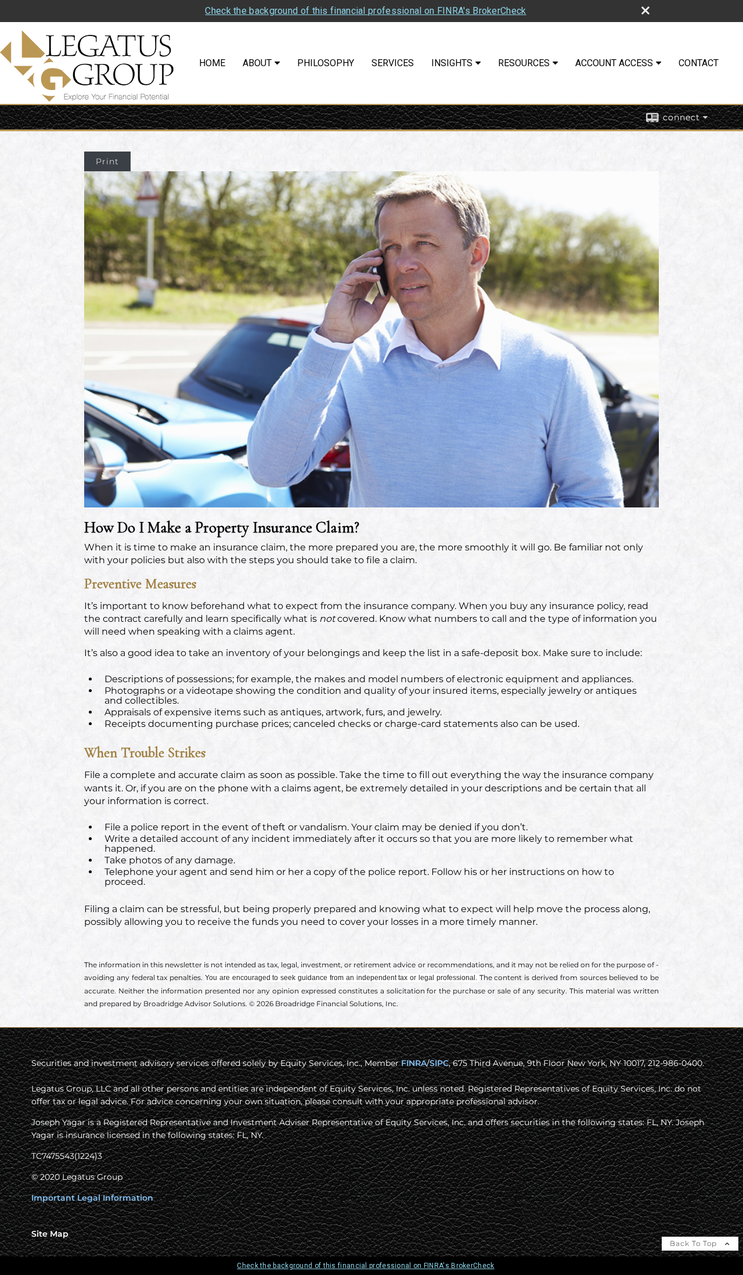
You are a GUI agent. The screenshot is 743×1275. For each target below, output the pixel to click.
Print (107, 161)
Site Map (49, 1234)
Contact (699, 63)
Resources (524, 63)
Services (393, 63)
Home (212, 63)
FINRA (414, 1063)
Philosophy (325, 63)
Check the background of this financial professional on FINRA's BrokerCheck (365, 10)
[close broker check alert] (645, 10)
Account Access (614, 63)
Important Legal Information (92, 1198)
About (257, 63)
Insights (452, 63)
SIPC (439, 1063)
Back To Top (694, 1243)
